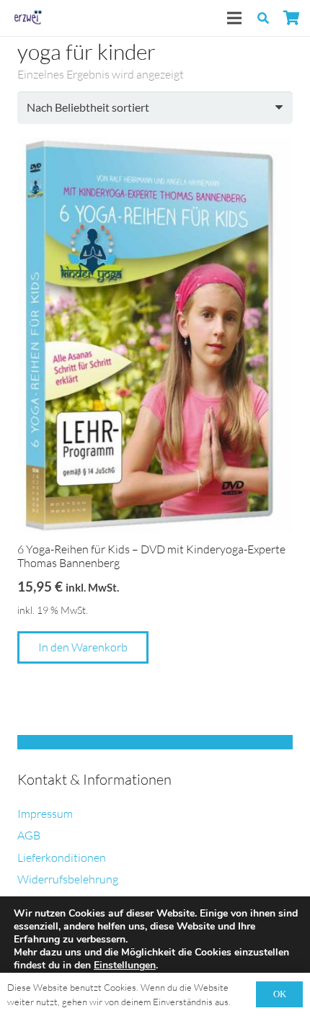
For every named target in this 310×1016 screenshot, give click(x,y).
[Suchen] (263, 18)
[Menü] (234, 18)
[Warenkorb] (292, 18)
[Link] (27, 18)
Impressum (45, 813)
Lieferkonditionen (61, 857)
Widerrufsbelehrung (67, 879)
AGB (28, 835)
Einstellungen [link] (125, 965)
